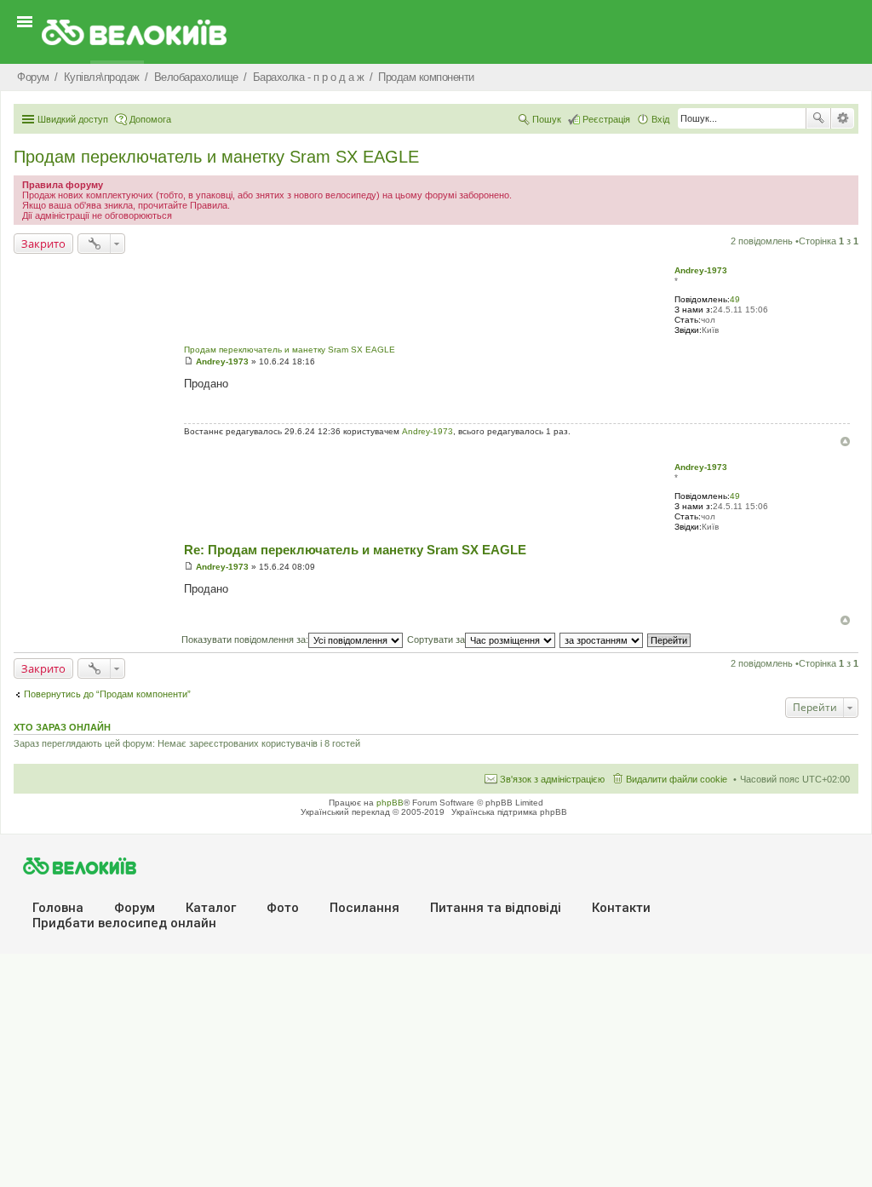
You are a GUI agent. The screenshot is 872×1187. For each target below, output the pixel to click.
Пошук (818, 118)
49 (735, 299)
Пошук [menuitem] (546, 119)
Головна (57, 907)
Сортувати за (436, 639)
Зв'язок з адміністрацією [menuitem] (552, 779)
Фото (283, 907)
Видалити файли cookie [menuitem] (676, 779)
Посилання (364, 907)
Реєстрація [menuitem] (606, 119)
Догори (845, 441)
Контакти (621, 907)
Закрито (43, 243)
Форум (134, 907)
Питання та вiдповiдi (495, 907)
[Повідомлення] (188, 361)
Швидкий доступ (72, 119)
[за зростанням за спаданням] (602, 639)
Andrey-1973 (700, 270)
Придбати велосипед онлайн (124, 923)
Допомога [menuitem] (150, 119)
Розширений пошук (842, 118)
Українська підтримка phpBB (509, 812)
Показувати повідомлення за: (244, 639)
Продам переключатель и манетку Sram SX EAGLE (216, 156)
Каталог (211, 907)
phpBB (390, 802)
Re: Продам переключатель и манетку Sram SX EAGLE (355, 549)
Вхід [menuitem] (660, 119)
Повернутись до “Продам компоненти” (107, 694)
